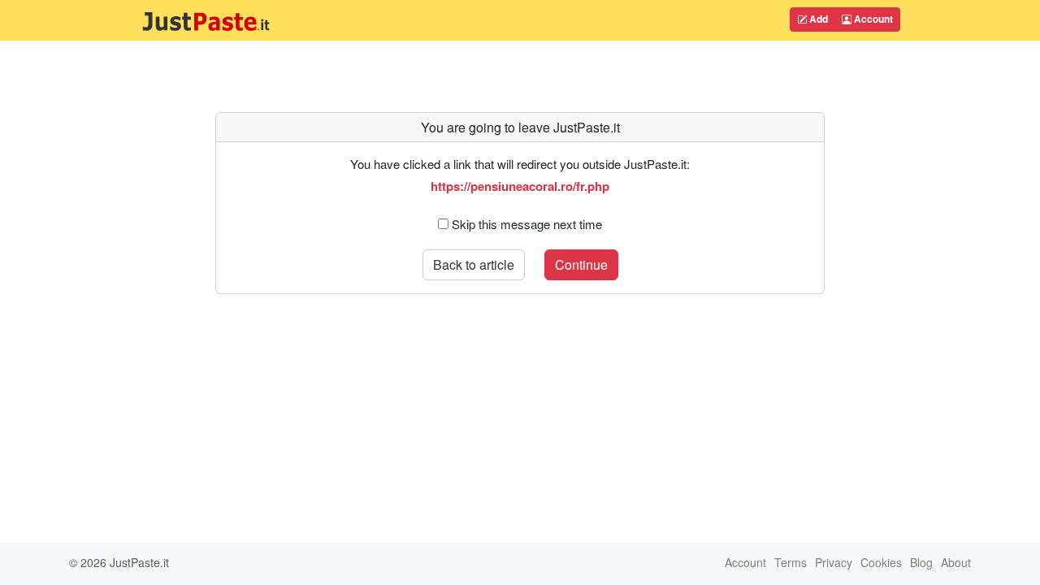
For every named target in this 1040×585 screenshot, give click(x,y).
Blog (921, 562)
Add (817, 18)
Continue (581, 264)
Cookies (881, 562)
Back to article (473, 264)
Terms (790, 562)
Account (872, 18)
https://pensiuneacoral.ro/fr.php (520, 186)
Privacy (833, 562)
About (956, 562)
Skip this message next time (527, 223)
